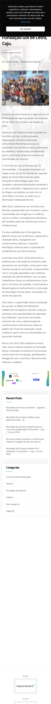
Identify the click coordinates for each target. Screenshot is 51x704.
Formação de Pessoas (16, 490)
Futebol (9, 497)
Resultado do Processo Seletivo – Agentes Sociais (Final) (25, 409)
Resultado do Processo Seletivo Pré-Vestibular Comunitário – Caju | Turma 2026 (24, 451)
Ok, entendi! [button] (25, 29)
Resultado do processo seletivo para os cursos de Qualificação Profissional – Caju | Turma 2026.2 (25, 429)
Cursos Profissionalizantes (18, 477)
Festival (9, 483)
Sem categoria (12, 504)
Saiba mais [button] (25, 22)
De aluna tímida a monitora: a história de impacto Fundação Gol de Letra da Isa (25, 440)
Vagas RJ (10, 511)
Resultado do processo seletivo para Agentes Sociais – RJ (23, 418)
